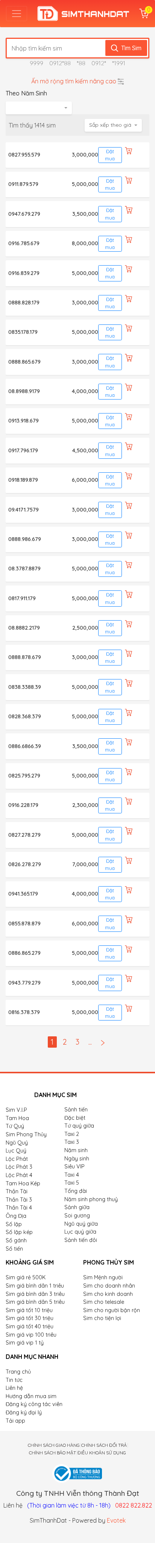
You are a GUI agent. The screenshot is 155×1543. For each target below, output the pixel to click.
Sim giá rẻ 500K (26, 1277)
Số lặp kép (19, 1232)
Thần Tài (16, 1191)
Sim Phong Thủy (26, 1134)
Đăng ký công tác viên (34, 1404)
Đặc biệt (74, 1117)
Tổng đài (75, 1191)
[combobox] (39, 107)
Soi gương (77, 1215)
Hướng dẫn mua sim (31, 1396)
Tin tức (14, 1380)
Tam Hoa (17, 1118)
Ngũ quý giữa (81, 1223)
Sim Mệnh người (103, 1277)
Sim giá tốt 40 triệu (29, 1326)
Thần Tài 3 (19, 1199)
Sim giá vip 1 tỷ (25, 1342)
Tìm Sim (131, 48)
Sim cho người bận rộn (111, 1310)
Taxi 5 (71, 1182)
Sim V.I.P (16, 1110)
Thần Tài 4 (19, 1207)
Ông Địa (16, 1216)
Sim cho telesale (103, 1302)
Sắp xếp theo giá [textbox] (110, 124)
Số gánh (16, 1240)
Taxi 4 (71, 1174)
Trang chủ (18, 1371)
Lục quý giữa (80, 1231)
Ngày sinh (76, 1158)
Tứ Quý (15, 1126)
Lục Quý (16, 1150)
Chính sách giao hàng (54, 1445)
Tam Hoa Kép (23, 1183)
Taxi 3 (71, 1142)
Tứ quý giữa (79, 1125)
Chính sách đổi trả (104, 1445)
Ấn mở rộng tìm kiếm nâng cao (73, 81)
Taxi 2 (71, 1134)
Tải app (15, 1420)
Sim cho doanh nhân (109, 1285)
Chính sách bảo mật (52, 1453)
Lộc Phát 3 (19, 1166)
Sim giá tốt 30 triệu (29, 1318)
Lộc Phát (17, 1159)
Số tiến (14, 1248)
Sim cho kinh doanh (108, 1294)
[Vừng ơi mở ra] (16, 13)
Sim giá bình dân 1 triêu (35, 1285)
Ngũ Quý (17, 1142)
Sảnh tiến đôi (80, 1240)
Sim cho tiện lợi (102, 1318)
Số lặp (14, 1224)
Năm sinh (76, 1150)
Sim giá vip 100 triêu (31, 1334)
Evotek (116, 1520)
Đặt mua (110, 154)
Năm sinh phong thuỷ (91, 1199)
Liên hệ (14, 1388)
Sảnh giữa (77, 1207)
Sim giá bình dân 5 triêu (35, 1302)
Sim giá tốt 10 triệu (29, 1310)
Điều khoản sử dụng (102, 1453)
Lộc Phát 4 (19, 1175)
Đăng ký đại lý (24, 1412)
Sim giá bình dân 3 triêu (35, 1294)
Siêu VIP (74, 1166)
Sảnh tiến (76, 1109)
